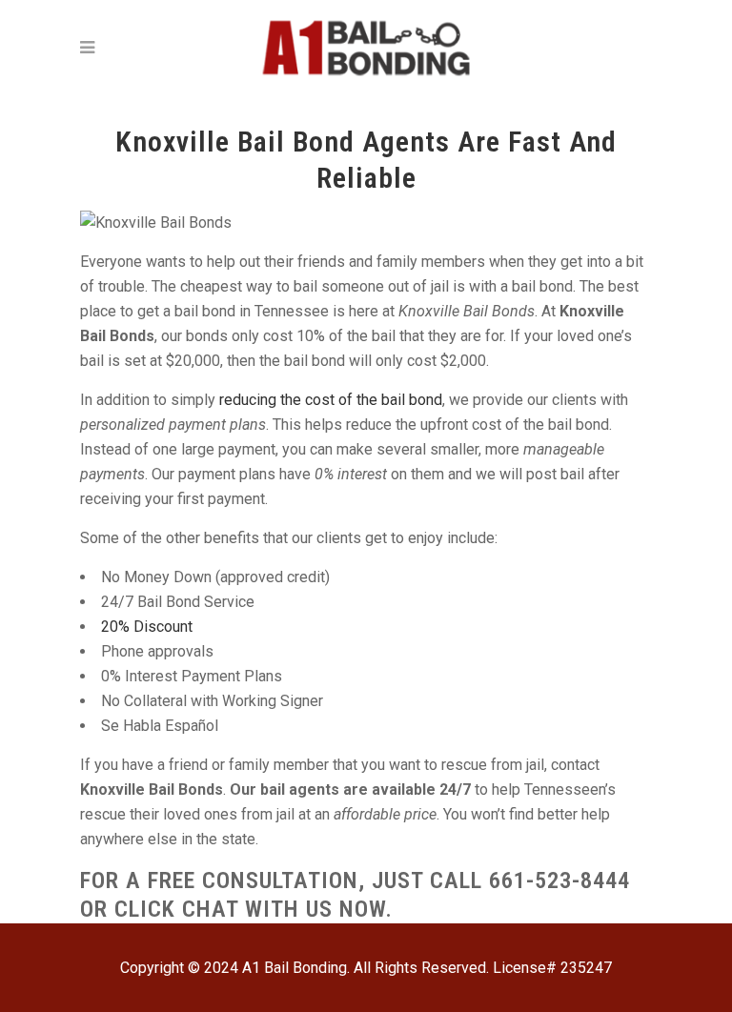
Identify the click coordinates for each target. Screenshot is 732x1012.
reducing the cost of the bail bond (330, 400)
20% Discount (147, 626)
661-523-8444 (559, 880)
